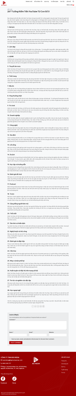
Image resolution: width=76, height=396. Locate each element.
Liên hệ (68, 1)
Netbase (14, 394)
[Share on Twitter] (35, 306)
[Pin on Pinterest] (40, 306)
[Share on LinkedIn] (43, 306)
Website (51, 332)
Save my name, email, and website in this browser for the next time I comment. (33, 339)
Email (31, 332)
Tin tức (62, 1)
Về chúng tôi (38, 1)
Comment (12, 319)
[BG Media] (8, 3)
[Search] (73, 1)
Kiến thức (9, 9)
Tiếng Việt (69, 5)
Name (11, 332)
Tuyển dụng (54, 1)
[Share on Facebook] (32, 306)
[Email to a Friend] (38, 306)
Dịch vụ (46, 1)
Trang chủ (29, 1)
